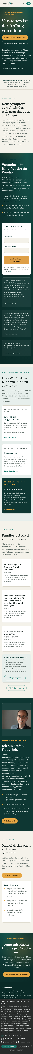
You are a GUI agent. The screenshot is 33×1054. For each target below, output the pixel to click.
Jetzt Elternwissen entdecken (14, 43)
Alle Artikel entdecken (16, 688)
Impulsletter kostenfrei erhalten (16, 260)
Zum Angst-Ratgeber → (15, 678)
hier (11, 271)
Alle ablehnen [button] (24, 1046)
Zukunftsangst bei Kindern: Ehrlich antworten (12, 567)
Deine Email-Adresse (10, 246)
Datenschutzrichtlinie (13, 1032)
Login (28, 3)
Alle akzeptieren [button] (9, 1046)
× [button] (31, 1000)
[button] (16, 1051)
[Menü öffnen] (23, 3)
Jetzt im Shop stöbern (12, 875)
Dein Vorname (8, 236)
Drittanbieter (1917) (6, 1018)
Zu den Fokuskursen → (12, 471)
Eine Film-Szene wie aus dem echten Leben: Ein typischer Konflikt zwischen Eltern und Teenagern (15, 600)
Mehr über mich (9, 821)
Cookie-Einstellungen (23, 1030)
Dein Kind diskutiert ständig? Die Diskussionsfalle (13, 634)
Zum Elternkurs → (10, 437)
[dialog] (16, 1026)
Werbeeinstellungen (6, 1028)
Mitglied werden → (10, 509)
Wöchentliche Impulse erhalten (15, 37)
